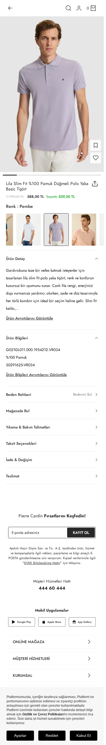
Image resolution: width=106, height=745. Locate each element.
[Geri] (10, 8)
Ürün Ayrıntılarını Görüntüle (29, 318)
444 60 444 (52, 588)
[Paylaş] (95, 183)
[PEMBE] (83, 229)
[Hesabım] (79, 8)
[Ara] (68, 8)
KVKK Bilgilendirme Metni (42, 563)
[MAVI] (28, 229)
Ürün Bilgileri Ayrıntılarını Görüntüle (36, 374)
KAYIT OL (81, 532)
